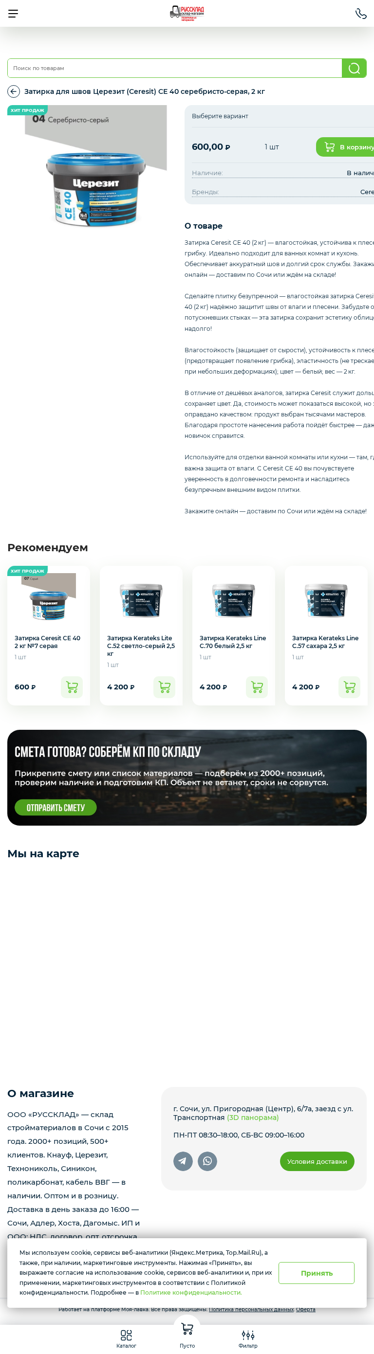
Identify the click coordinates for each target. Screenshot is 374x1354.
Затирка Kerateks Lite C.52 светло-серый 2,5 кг (141, 645)
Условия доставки (317, 1161)
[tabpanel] (96, 176)
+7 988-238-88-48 (361, 13)
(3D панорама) (253, 1117)
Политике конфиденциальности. (191, 1292)
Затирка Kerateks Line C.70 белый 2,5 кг (233, 642)
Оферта (306, 1309)
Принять (317, 1273)
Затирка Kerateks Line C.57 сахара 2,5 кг (325, 642)
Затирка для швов (13, 91)
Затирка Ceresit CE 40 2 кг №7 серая (47, 642)
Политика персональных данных (251, 1309)
